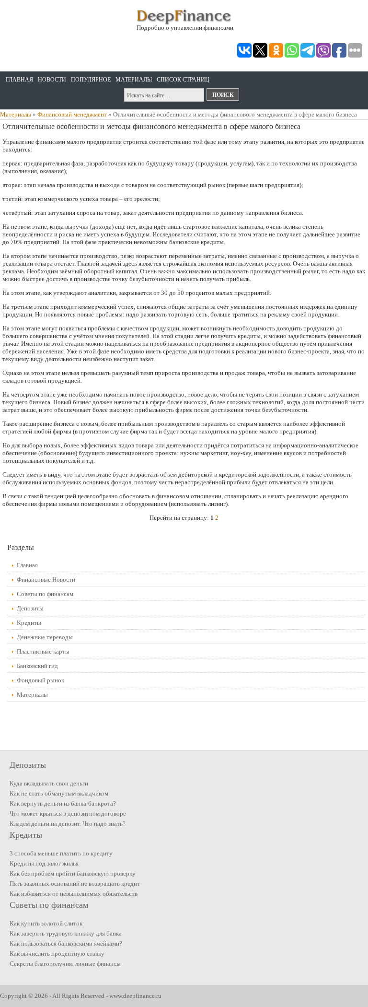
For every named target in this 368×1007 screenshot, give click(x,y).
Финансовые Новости (46, 579)
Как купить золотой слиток (46, 923)
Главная (19, 79)
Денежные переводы (45, 637)
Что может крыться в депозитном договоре (68, 813)
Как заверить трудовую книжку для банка (66, 933)
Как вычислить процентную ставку (57, 953)
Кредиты (29, 622)
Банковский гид (37, 665)
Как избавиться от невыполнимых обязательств (74, 893)
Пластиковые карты (43, 651)
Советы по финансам (45, 593)
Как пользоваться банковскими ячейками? (66, 943)
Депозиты (30, 608)
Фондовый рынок (40, 680)
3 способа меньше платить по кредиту (61, 853)
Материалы (133, 79)
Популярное (91, 79)
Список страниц (183, 79)
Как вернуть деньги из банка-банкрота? (63, 803)
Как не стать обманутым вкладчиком (59, 793)
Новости (52, 79)
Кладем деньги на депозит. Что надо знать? (68, 823)
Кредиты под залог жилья (44, 863)
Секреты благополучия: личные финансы (65, 963)
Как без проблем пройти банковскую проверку (73, 873)
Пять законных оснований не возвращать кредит (75, 883)
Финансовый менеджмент (72, 114)
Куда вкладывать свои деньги (49, 783)
